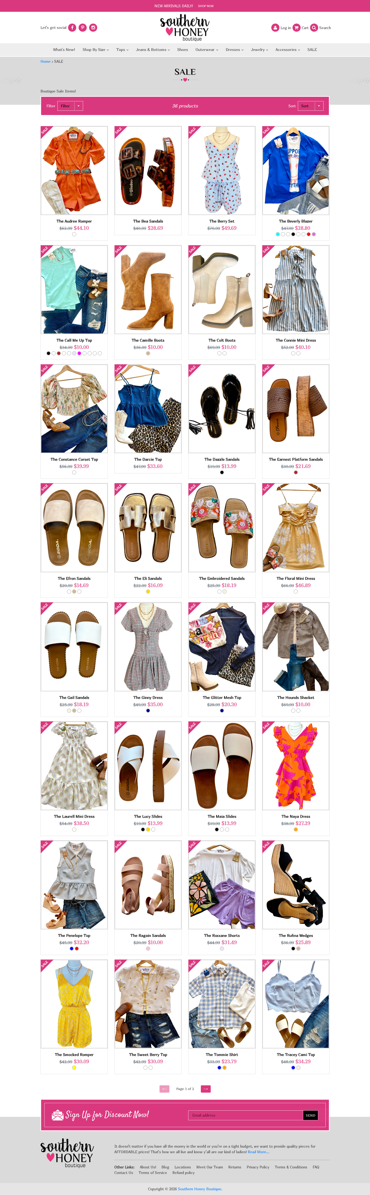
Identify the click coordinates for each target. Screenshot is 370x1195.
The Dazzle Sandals (222, 459)
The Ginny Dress (148, 697)
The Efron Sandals (74, 578)
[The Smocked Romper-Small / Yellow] (74, 1068)
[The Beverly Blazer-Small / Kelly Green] (303, 234)
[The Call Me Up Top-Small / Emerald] (69, 353)
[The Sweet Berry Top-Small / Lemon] (145, 1068)
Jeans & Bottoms (151, 49)
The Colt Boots (222, 340)
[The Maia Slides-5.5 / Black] (217, 829)
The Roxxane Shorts (222, 935)
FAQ (316, 1167)
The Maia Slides (222, 816)
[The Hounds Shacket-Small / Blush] (293, 711)
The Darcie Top (148, 459)
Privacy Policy (258, 1167)
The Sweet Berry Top (148, 1054)
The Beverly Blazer (296, 221)
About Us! (148, 1167)
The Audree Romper (74, 221)
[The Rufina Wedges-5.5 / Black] (293, 949)
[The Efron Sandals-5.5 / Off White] (79, 591)
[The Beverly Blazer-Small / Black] (293, 234)
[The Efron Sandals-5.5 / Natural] (69, 591)
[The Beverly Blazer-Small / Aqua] (278, 234)
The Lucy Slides (148, 816)
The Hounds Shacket (295, 697)
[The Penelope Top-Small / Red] (77, 949)
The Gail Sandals (74, 697)
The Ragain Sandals (148, 935)
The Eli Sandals (148, 578)
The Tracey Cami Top (296, 1054)
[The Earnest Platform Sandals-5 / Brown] (296, 472)
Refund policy (183, 1172)
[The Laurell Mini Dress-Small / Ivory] (74, 829)
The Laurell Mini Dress (74, 816)
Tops (121, 49)
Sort (292, 106)
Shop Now (206, 6)
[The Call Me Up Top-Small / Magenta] (79, 353)
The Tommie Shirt (222, 1054)
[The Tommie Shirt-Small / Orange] (224, 1068)
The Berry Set (221, 221)
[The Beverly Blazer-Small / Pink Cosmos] (298, 234)
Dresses (233, 49)
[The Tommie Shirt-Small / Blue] (219, 1068)
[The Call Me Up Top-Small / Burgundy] (59, 353)
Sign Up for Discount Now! (106, 1115)
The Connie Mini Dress (296, 340)
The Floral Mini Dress (296, 578)
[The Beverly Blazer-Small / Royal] (283, 234)
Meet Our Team (209, 1167)
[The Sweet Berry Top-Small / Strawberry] (151, 1068)
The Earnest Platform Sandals (296, 459)
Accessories (287, 49)
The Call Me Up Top (74, 340)
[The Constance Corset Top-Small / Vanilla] (74, 472)
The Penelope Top (74, 935)
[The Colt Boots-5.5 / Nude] (224, 353)
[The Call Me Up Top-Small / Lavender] (74, 353)
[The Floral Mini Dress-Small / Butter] (296, 591)
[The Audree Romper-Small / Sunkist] (74, 234)
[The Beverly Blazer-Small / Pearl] (288, 234)
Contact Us (123, 1172)
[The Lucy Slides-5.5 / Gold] (148, 829)
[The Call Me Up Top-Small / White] (95, 353)
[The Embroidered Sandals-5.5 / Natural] (219, 591)
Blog (165, 1167)
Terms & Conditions (291, 1167)
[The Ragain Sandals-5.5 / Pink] (148, 949)
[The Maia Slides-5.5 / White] (222, 829)
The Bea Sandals (148, 221)
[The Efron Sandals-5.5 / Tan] (74, 591)
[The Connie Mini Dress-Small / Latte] (293, 353)
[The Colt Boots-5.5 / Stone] (219, 353)
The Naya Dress (296, 816)
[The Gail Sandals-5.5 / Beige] (69, 711)
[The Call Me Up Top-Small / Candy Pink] (64, 353)
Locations (183, 1167)
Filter (50, 106)
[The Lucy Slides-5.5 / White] (153, 829)
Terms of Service (153, 1172)
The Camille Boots (148, 340)
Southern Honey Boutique (199, 1189)
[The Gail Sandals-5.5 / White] (79, 711)
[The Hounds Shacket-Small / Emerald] (298, 711)
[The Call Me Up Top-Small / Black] (48, 353)
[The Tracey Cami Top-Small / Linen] (298, 1068)
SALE (312, 49)
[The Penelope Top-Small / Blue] (72, 949)
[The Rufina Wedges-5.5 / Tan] (298, 949)
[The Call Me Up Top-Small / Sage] (100, 353)
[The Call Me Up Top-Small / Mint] (90, 353)
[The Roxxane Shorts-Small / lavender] (222, 949)
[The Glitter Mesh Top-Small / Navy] (222, 711)
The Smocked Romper (74, 1054)
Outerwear (205, 49)
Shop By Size (94, 49)
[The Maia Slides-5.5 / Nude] (227, 829)
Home (45, 61)
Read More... (258, 1152)
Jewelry (258, 49)
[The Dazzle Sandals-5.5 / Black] (222, 472)
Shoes (182, 49)
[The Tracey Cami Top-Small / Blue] (293, 1068)
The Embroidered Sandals (222, 578)
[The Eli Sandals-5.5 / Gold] (148, 591)
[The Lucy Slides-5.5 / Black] (143, 829)
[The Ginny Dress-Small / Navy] (148, 711)
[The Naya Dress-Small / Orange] (296, 829)
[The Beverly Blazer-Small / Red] (309, 234)
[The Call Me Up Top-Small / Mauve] (84, 353)
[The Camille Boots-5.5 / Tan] (148, 353)
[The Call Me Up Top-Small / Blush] (54, 353)
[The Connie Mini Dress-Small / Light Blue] (298, 353)
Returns (234, 1167)
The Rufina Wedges (296, 935)
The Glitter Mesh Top (222, 697)
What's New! (64, 49)
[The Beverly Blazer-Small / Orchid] (314, 234)
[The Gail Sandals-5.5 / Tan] (74, 711)
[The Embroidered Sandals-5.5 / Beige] (224, 591)
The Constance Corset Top (74, 459)
